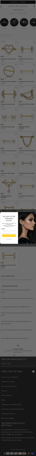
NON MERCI (9, 239)
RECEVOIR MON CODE (9, 235)
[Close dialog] (34, 213)
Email (3, 228)
